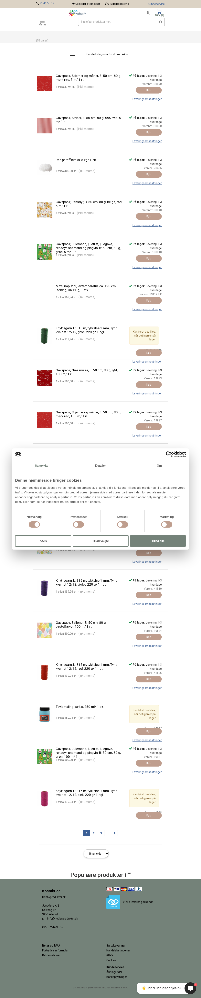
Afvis (43, 541)
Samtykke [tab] (41, 465)
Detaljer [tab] (100, 465)
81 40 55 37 (47, 3)
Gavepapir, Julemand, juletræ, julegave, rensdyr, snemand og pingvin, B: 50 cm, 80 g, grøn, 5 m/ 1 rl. (88, 248)
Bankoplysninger (116, 976)
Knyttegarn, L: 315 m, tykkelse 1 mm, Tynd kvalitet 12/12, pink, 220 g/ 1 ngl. (86, 793)
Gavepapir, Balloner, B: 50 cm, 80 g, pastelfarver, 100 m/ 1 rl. (81, 624)
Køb (148, 90)
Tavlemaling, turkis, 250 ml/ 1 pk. (80, 707)
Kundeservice (156, 3)
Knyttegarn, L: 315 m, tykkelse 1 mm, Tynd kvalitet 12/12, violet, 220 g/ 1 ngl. (86, 582)
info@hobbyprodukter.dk (62, 918)
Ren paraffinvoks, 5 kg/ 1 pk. (76, 160)
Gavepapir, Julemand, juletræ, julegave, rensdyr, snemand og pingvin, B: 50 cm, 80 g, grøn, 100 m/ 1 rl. (88, 753)
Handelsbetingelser (118, 950)
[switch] (78, 524)
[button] (161, 22)
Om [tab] (159, 465)
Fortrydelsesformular (55, 950)
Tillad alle (158, 541)
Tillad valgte (100, 541)
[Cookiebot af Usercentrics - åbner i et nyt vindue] (169, 454)
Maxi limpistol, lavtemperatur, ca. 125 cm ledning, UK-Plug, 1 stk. (86, 288)
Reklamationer (51, 955)
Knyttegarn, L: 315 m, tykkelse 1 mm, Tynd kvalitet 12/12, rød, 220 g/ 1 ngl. (86, 666)
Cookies (111, 960)
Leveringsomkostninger (147, 99)
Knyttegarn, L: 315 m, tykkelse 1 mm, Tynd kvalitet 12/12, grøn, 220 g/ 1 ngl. (86, 330)
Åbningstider (114, 972)
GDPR (109, 955)
